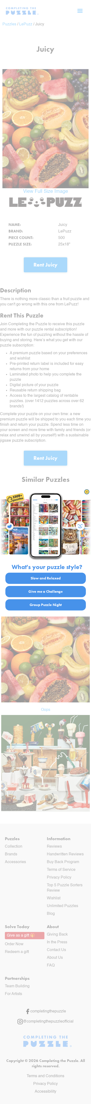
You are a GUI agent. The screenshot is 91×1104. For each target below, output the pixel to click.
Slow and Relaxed (45, 578)
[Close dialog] (86, 492)
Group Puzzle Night (45, 604)
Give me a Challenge (45, 591)
